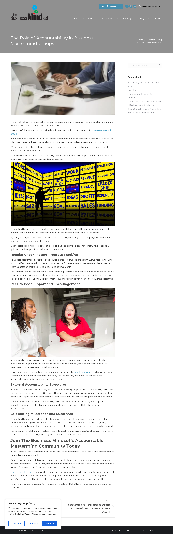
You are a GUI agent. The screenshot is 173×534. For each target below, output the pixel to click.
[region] (33, 514)
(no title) (132, 90)
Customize (16, 523)
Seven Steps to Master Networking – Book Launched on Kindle (144, 111)
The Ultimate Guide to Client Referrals (141, 96)
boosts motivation (83, 372)
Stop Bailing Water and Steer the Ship (143, 84)
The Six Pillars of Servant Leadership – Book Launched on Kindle (145, 103)
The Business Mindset (21, 472)
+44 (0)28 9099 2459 (152, 6)
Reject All (33, 523)
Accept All (49, 523)
